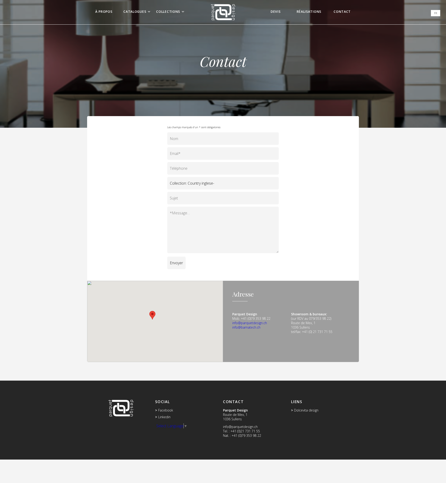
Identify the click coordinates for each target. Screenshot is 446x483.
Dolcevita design (306, 410)
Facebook (165, 410)
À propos (103, 11)
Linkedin (164, 417)
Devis (276, 11)
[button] (152, 315)
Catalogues (134, 11)
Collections (168, 11)
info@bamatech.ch (246, 327)
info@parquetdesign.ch (249, 323)
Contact (342, 11)
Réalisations (309, 11)
